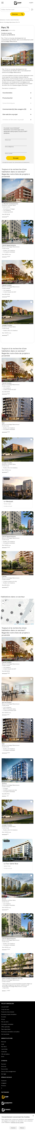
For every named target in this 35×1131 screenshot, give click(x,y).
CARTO (32, 624)
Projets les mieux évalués (7, 1012)
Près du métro (5, 1022)
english (31, 2)
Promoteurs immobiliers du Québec (10, 1031)
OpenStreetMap (21, 624)
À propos (3, 1064)
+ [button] (3, 601)
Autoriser (13, 1128)
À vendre (3, 1017)
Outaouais (4, 1051)
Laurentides (4, 1049)
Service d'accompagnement (8, 1071)
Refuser (22, 1128)
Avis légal (3, 1074)
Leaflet (15, 624)
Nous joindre (4, 1069)
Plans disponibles (5, 1029)
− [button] (3, 603)
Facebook (3, 1080)
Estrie (2, 1056)
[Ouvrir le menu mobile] (2, 3)
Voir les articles (5, 1034)
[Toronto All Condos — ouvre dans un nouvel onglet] (17, 1110)
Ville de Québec (5, 1054)
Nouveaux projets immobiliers (8, 1014)
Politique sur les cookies (17, 1122)
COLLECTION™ (5, 1007)
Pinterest (3, 1085)
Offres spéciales (5, 1026)
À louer (3, 1019)
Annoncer (3, 1066)
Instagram (3, 1083)
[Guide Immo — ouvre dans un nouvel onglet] (17, 1097)
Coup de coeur (5, 1009)
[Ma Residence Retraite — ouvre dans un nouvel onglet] (17, 1103)
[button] (32, 9)
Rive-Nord (3, 1046)
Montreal (3, 1041)
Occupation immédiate (7, 1024)
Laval (2, 1044)
